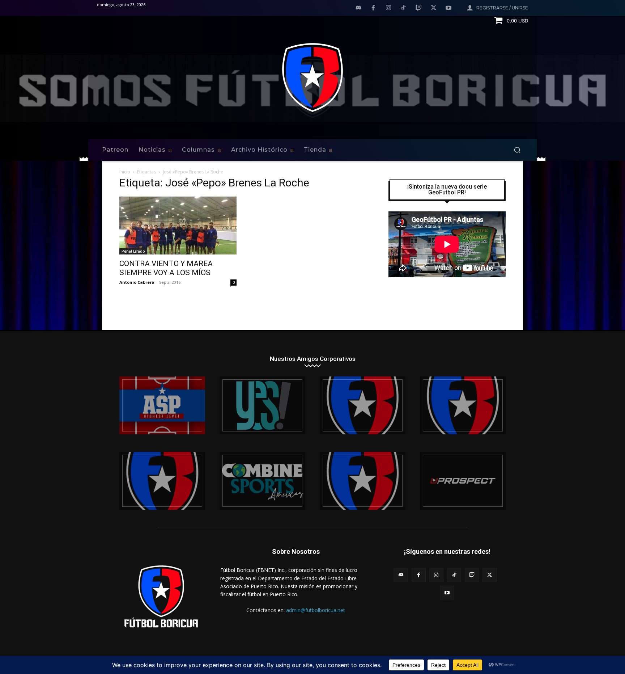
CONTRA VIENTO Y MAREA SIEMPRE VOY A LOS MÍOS (166, 268)
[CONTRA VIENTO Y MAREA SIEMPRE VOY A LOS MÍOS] (178, 225)
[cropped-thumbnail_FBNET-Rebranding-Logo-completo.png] (463, 405)
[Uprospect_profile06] (463, 481)
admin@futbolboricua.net (315, 610)
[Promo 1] (162, 405)
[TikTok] (403, 8)
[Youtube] (448, 8)
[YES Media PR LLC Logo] (262, 405)
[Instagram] (388, 8)
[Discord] (358, 8)
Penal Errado (133, 251)
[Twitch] (418, 8)
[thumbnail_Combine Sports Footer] (262, 481)
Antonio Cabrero (136, 282)
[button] (517, 150)
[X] (433, 8)
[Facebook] (373, 8)
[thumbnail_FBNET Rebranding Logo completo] (362, 405)
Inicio (124, 172)
